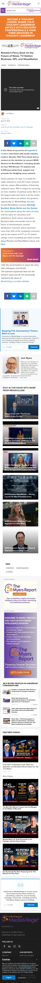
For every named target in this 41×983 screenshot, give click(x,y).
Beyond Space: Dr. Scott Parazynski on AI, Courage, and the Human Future (17, 840)
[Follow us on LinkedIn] (9, 946)
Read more (22, 978)
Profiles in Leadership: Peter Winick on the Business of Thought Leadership (23, 690)
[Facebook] (7, 143)
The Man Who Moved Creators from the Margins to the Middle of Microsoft (20, 808)
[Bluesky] (14, 143)
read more (23, 377)
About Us (5, 955)
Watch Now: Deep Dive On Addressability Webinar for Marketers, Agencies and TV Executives (23, 700)
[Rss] (19, 946)
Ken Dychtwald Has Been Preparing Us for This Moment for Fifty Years (19, 872)
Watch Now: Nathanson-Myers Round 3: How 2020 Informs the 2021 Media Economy (24, 710)
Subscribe (34, 347)
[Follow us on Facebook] (4, 946)
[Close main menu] (37, 960)
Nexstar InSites (6, 133)
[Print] (33, 143)
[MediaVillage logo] (20, 919)
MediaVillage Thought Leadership (13, 935)
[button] (38, 3)
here (3, 244)
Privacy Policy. (28, 972)
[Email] (27, 143)
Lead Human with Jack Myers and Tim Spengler (17, 127)
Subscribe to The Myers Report (12, 932)
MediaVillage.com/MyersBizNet (15, 281)
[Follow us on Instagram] (14, 946)
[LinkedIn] (20, 143)
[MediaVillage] (20, 3)
